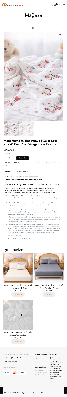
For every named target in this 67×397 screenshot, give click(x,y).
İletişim (36, 358)
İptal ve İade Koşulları (40, 375)
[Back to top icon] (62, 392)
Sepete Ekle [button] (18, 294)
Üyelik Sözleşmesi (39, 370)
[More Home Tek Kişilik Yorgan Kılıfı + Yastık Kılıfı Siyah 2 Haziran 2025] (1, 390)
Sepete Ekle (22, 158)
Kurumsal (37, 360)
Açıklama (8, 171)
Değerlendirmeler (22, 171)
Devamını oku (18, 342)
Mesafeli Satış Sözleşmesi (41, 373)
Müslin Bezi (30, 163)
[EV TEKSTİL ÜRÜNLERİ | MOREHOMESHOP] (13, 5)
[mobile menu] (46, 4)
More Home (49, 163)
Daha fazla (52, 382)
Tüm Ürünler (36, 163)
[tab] (8, 172)
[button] (60, 35)
